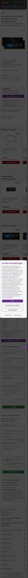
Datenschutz (17, 315)
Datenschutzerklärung (7, 297)
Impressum (8, 315)
